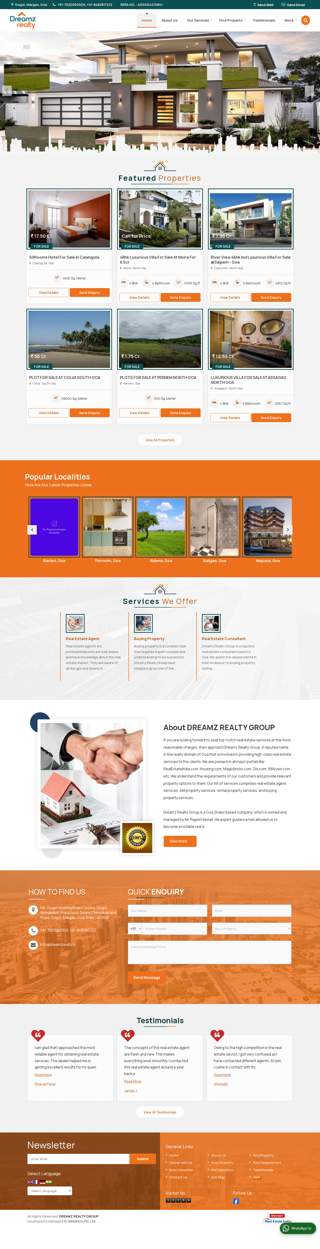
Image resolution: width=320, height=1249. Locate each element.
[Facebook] (236, 1201)
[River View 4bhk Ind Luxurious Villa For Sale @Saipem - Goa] (251, 219)
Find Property (230, 20)
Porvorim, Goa (53, 560)
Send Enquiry (89, 292)
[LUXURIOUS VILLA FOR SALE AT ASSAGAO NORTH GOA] (251, 339)
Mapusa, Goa (213, 560)
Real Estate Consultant (224, 638)
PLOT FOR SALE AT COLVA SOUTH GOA (64, 377)
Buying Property (149, 638)
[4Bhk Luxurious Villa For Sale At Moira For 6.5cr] (160, 219)
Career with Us (180, 1162)
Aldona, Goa (107, 560)
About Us (169, 20)
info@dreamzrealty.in (58, 944)
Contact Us (178, 1177)
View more (178, 841)
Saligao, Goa (160, 560)
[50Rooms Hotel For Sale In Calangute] (69, 219)
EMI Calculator (222, 1170)
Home (147, 20)
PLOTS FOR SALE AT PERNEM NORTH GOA (158, 377)
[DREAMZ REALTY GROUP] (23, 20)
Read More (43, 1074)
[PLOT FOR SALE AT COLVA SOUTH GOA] (69, 339)
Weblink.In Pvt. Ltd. (82, 1221)
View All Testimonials (160, 1112)
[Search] (305, 20)
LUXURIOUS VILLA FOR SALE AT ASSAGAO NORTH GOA (248, 380)
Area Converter (181, 1170)
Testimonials (264, 20)
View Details (49, 292)
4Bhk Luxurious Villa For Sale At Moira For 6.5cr (158, 259)
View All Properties (160, 440)
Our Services (198, 20)
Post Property (222, 1162)
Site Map (218, 1177)
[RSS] (257, 1177)
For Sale (41, 246)
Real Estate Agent (83, 638)
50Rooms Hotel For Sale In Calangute (64, 257)
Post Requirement (267, 1162)
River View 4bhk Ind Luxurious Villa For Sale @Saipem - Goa (251, 259)
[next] (288, 530)
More (289, 20)
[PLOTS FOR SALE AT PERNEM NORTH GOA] (160, 339)
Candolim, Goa (266, 560)
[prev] (32, 530)
